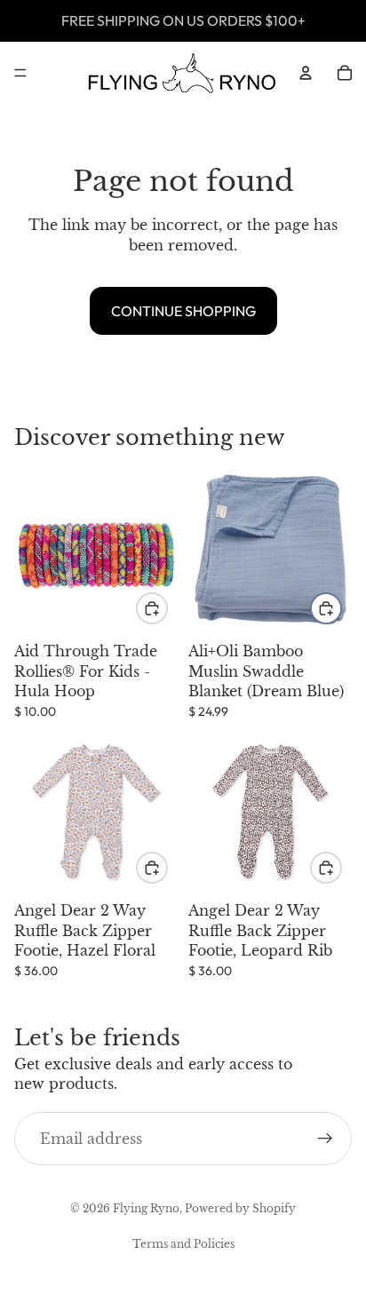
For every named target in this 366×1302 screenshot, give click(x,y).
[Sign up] (325, 1138)
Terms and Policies (183, 1243)
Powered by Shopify (240, 1208)
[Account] (305, 72)
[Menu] (20, 72)
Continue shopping (183, 311)
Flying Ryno (146, 1208)
